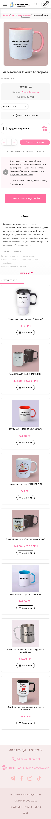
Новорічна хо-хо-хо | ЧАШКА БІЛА (25, 484)
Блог (25, 813)
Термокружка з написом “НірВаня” (25, 319)
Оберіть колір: (9, 106)
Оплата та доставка (25, 801)
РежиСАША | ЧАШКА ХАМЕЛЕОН (25, 374)
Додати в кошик (35, 142)
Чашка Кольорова (24, 15)
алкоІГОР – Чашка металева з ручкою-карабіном (25, 650)
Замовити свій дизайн (25, 198)
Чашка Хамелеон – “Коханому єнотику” (25, 539)
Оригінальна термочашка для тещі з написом (25, 708)
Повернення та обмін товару (25, 807)
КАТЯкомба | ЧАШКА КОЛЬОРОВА (26, 429)
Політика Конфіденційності (25, 795)
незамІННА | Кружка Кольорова (25, 594)
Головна (6, 15)
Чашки (13, 15)
